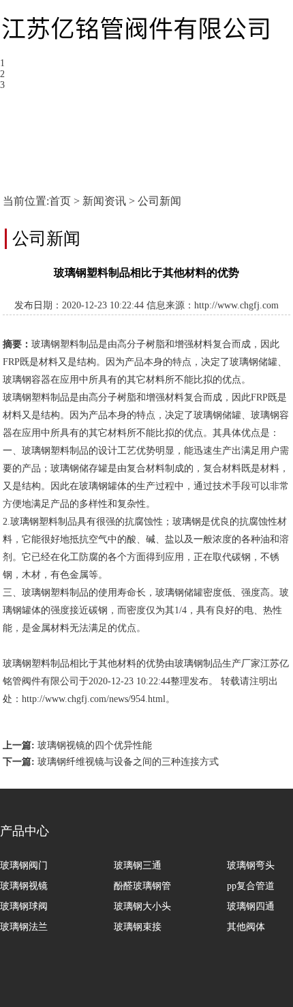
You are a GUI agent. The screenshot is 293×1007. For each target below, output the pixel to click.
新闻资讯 (104, 201)
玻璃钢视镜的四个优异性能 (94, 745)
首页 (60, 201)
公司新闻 (159, 201)
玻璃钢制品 (198, 663)
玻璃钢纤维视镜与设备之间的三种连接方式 (128, 762)
